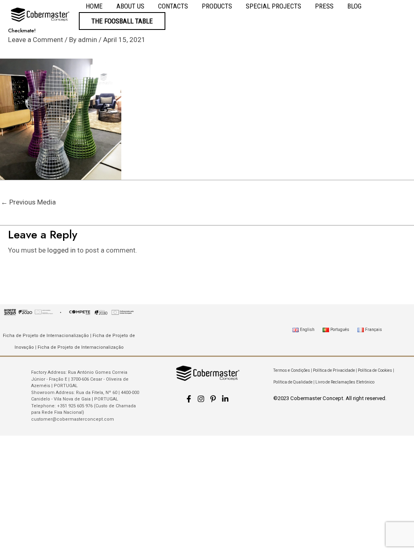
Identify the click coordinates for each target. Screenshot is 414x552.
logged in (61, 250)
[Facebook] (188, 398)
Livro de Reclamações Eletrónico (344, 382)
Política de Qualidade (293, 382)
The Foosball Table (122, 21)
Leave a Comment (35, 40)
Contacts (173, 6)
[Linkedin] (225, 398)
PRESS (324, 6)
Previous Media (28, 202)
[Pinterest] (213, 398)
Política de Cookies (375, 370)
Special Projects (273, 6)
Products (217, 6)
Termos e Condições (291, 370)
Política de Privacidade (334, 370)
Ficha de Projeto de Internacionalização (46, 335)
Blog (354, 6)
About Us (130, 6)
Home (94, 6)
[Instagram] (201, 398)
